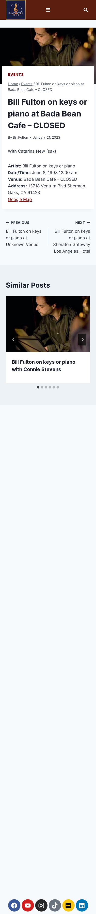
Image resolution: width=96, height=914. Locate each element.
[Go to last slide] (14, 339)
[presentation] (48, 324)
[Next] (82, 339)
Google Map (20, 199)
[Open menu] (48, 10)
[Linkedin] (82, 905)
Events (16, 74)
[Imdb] (68, 905)
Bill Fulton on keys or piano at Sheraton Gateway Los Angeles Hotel (71, 237)
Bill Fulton (20, 137)
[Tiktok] (55, 905)
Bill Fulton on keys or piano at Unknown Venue (23, 234)
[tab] (38, 387)
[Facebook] (14, 905)
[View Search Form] (85, 9)
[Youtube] (28, 905)
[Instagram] (41, 905)
